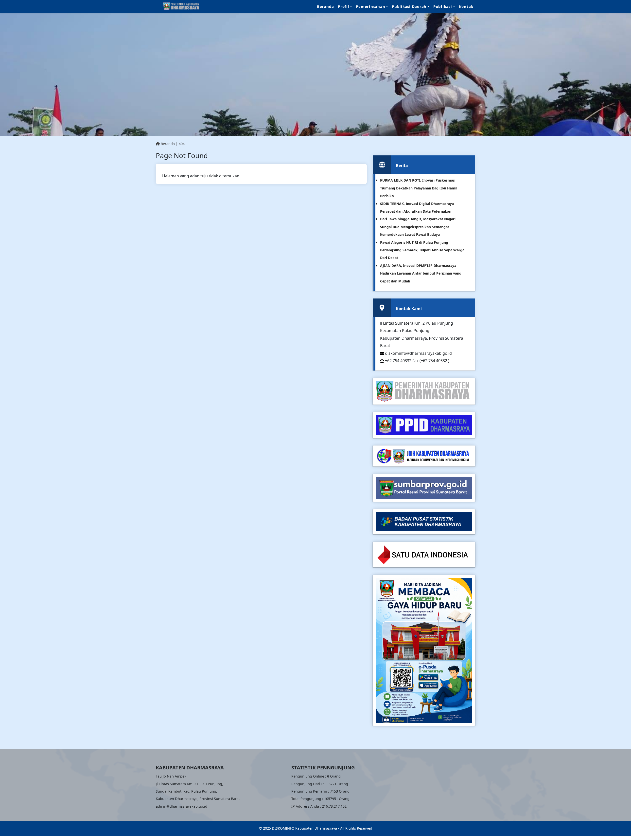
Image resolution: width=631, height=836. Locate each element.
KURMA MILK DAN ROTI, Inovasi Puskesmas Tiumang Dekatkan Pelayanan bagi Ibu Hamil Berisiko (418, 188)
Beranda (325, 6)
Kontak (466, 6)
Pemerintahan (370, 6)
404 (182, 143)
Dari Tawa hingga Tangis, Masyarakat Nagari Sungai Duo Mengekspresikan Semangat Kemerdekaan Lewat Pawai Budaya (418, 227)
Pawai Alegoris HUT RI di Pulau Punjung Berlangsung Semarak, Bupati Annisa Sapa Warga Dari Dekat (422, 250)
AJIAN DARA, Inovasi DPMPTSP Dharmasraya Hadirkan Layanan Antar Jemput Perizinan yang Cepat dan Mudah (420, 273)
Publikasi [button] (442, 6)
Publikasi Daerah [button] (409, 6)
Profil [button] (343, 6)
